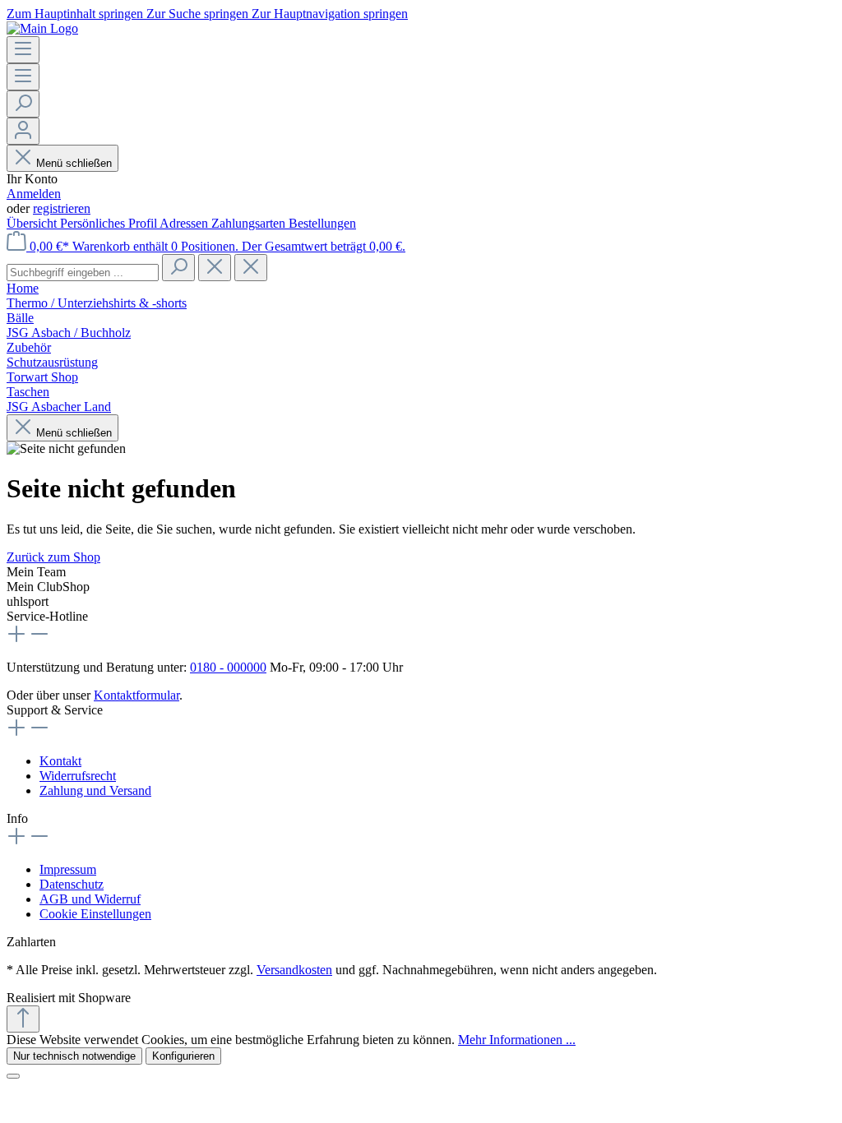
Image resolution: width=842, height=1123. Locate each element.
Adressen (185, 223)
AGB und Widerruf (90, 899)
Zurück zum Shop (53, 557)
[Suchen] (23, 104)
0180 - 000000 (228, 667)
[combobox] (83, 272)
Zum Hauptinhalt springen (76, 14)
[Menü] (23, 49)
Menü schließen (74, 163)
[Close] (13, 1076)
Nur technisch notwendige (74, 1056)
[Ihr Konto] (23, 131)
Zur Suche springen (199, 14)
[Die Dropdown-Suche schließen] (250, 267)
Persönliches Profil (110, 223)
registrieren (61, 208)
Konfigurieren (183, 1056)
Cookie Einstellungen (95, 914)
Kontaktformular (136, 695)
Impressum (67, 869)
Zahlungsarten (250, 223)
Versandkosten (294, 970)
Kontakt (60, 761)
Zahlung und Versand (95, 790)
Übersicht (33, 223)
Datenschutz (71, 884)
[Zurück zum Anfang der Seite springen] (23, 1019)
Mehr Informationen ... (517, 1040)
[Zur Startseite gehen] (42, 28)
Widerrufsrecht (77, 776)
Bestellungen (322, 223)
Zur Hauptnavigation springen (330, 14)
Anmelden (34, 194)
